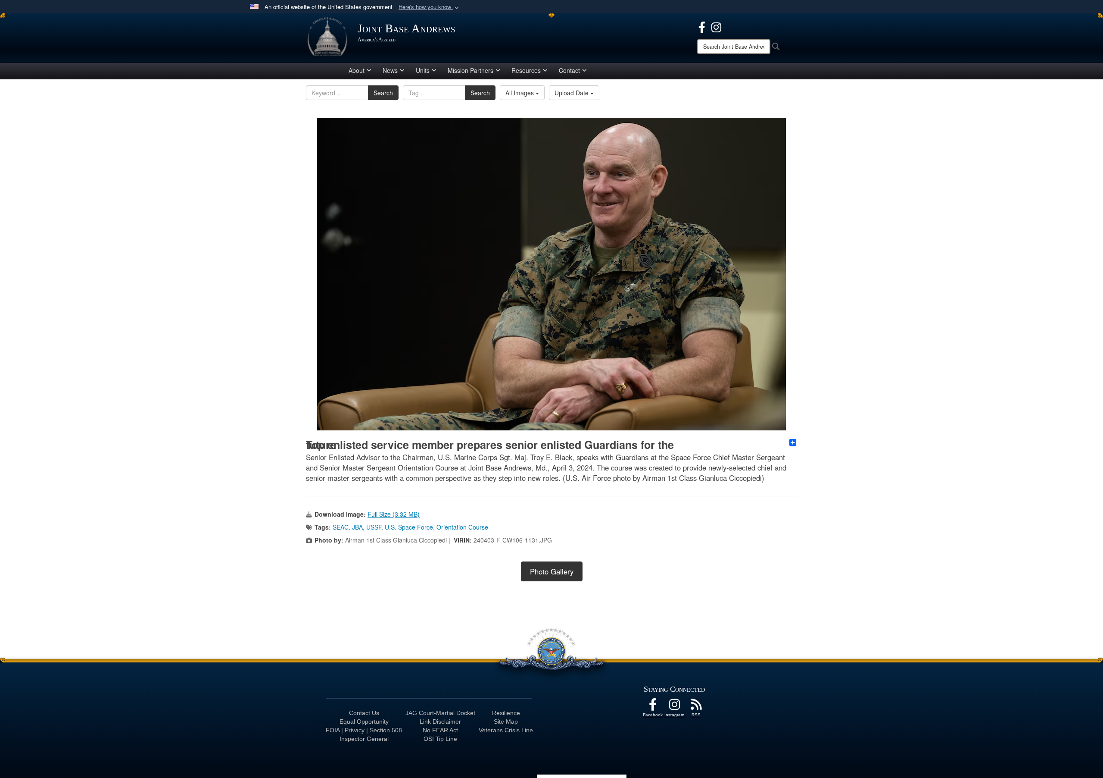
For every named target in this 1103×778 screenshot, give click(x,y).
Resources (526, 70)
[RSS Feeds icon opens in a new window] (696, 706)
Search (383, 92)
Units (423, 70)
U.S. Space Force (409, 527)
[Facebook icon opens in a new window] (701, 26)
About (357, 70)
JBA (357, 527)
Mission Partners (470, 70)
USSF (373, 527)
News (390, 70)
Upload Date (572, 92)
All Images (520, 92)
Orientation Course (462, 527)
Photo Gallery (551, 571)
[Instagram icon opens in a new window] (716, 26)
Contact (569, 70)
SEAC (341, 527)
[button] (430, 7)
